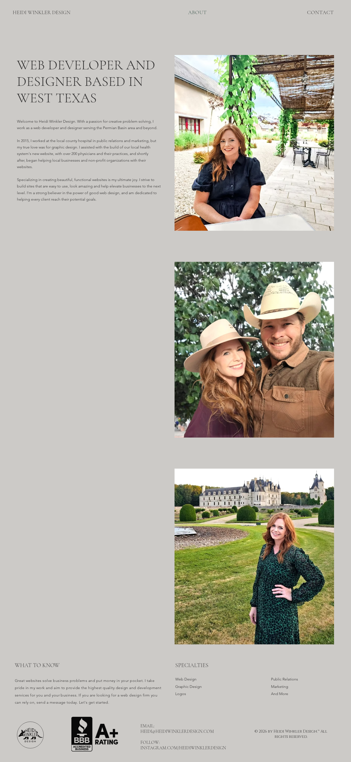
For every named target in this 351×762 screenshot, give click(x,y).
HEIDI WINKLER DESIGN (41, 12)
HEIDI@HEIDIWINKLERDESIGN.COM (177, 731)
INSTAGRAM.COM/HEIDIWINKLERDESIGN (183, 748)
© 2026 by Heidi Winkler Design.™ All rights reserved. (291, 734)
